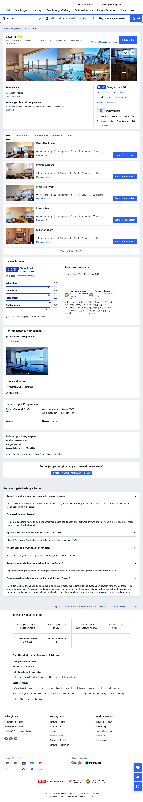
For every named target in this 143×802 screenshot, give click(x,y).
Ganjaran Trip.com (103, 726)
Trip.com (58, 606)
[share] (138, 777)
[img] (31, 64)
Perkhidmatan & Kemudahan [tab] (48, 135)
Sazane (11, 36)
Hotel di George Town (22, 693)
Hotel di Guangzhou (39, 699)
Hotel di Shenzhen (21, 699)
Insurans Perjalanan (106, 10)
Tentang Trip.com (57, 722)
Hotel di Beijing (117, 693)
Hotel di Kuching (78, 688)
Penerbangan (21, 10)
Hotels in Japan (79, 606)
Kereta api (37, 10)
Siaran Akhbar (56, 726)
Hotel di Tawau (59, 693)
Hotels (67, 606)
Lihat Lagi (10, 110)
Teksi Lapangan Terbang (58, 10)
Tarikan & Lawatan (84, 10)
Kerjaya (53, 731)
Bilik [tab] (8, 135)
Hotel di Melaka (62, 688)
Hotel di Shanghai (100, 693)
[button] (97, 4)
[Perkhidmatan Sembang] (138, 786)
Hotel (7, 10)
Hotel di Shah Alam (42, 693)
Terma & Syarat (56, 736)
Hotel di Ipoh (93, 688)
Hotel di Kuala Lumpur (22, 688)
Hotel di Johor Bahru (110, 688)
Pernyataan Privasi (58, 740)
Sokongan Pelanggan (13, 722)
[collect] (138, 767)
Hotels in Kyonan (121, 606)
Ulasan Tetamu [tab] (22, 135)
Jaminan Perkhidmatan (14, 726)
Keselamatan (100, 740)
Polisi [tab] (69, 135)
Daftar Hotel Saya (102, 736)
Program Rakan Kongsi (105, 731)
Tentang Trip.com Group (60, 745)
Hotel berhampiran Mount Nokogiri (28, 677)
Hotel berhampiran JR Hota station (60, 677)
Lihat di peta (102, 126)
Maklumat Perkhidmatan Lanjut (18, 731)
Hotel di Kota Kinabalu (43, 688)
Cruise (124, 10)
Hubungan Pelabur (103, 722)
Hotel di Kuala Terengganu (79, 693)
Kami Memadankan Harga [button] (105, 42)
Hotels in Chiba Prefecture (100, 606)
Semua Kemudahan (14, 97)
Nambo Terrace (27, 666)
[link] (85, 4)
